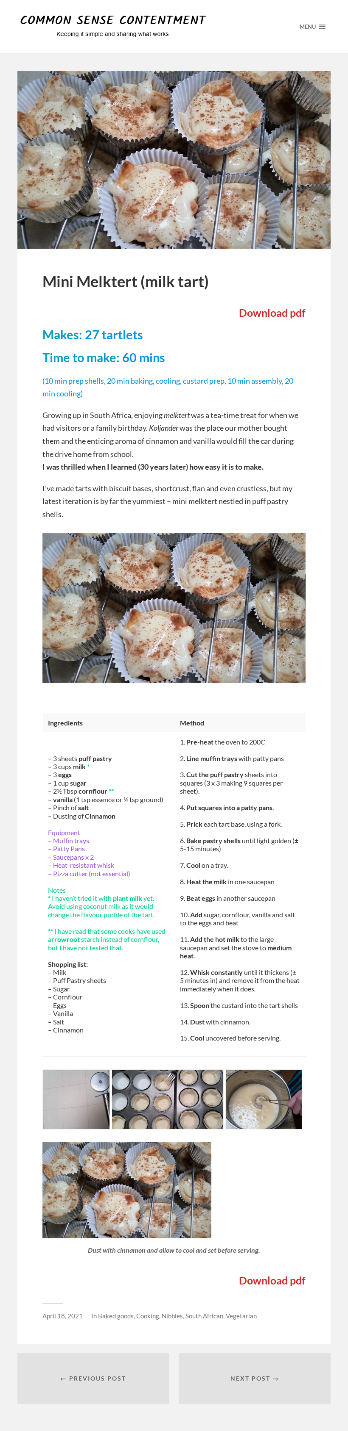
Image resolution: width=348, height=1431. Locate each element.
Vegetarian (241, 1316)
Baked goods (116, 1316)
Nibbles (172, 1316)
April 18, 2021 (62, 1316)
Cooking (147, 1316)
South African (204, 1316)
